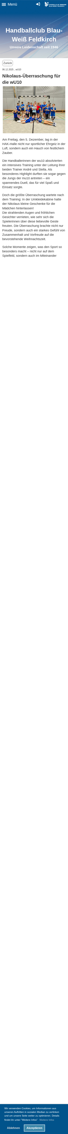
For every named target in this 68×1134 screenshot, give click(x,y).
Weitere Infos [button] (46, 1119)
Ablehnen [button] (13, 1128)
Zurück (7, 63)
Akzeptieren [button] (34, 1128)
